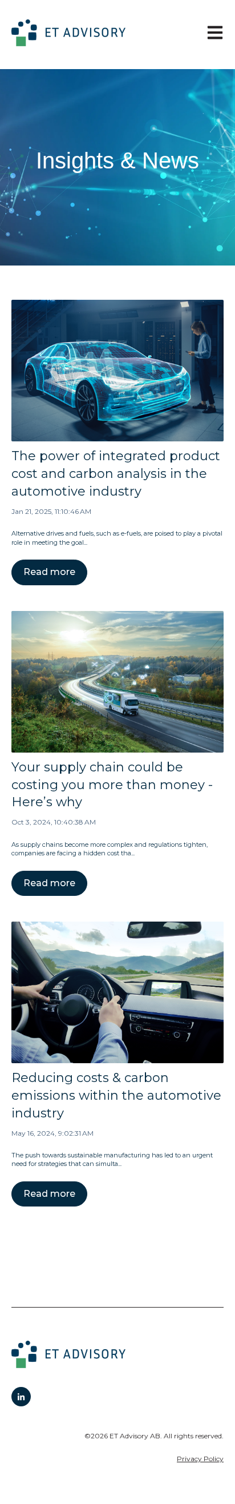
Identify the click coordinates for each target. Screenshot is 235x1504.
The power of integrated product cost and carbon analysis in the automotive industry (115, 473)
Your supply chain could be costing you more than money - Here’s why (112, 784)
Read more (49, 571)
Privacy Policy (200, 1458)
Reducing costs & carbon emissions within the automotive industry (116, 1095)
